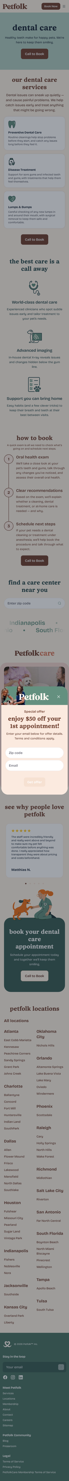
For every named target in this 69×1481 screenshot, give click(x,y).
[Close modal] (59, 697)
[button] (34, 740)
